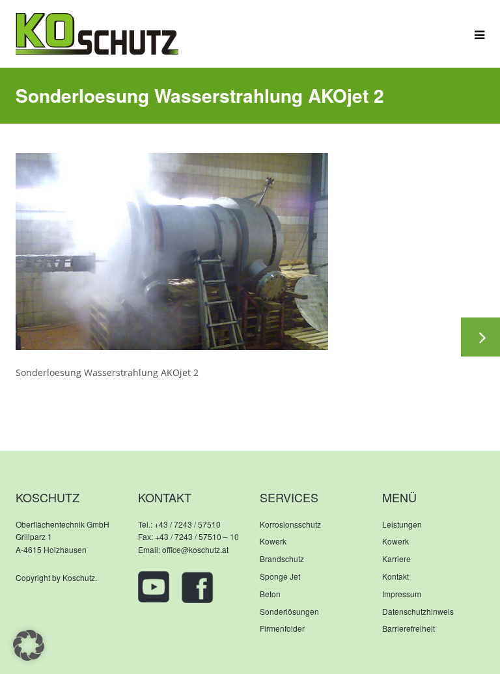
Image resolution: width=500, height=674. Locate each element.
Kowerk (273, 540)
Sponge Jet (280, 576)
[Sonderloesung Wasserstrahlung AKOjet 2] (172, 250)
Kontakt (395, 576)
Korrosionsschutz (290, 524)
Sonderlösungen (289, 611)
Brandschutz (282, 558)
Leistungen (402, 524)
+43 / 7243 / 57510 (187, 524)
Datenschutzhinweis (418, 611)
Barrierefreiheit (408, 628)
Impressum (401, 593)
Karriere (396, 558)
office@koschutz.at (195, 549)
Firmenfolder (282, 628)
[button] (28, 645)
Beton (270, 593)
